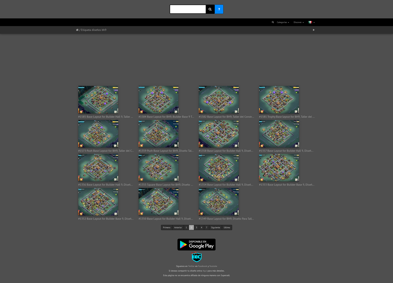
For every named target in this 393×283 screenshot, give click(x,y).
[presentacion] (314, 30)
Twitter (191, 266)
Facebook (202, 266)
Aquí (205, 270)
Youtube (213, 266)
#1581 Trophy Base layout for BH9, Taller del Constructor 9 (287, 116)
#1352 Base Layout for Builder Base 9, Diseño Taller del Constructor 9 (106, 218)
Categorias (282, 22)
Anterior (178, 227)
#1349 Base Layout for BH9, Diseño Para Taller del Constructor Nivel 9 (227, 218)
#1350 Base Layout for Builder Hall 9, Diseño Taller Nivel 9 (166, 218)
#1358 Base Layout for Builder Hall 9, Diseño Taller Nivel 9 (227, 150)
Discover (298, 22)
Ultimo (227, 227)
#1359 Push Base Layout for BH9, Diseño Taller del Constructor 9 (166, 150)
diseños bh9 (99, 30)
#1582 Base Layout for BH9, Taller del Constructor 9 (227, 116)
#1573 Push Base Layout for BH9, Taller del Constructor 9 (106, 150)
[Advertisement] (196, 58)
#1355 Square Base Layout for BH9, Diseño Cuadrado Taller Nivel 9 (166, 184)
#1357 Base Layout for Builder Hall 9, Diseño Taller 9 (287, 150)
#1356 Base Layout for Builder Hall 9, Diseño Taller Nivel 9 (106, 184)
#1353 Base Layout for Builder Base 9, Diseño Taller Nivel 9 (287, 184)
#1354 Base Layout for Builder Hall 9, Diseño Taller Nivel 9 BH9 (227, 184)
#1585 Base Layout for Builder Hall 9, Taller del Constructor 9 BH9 (106, 116)
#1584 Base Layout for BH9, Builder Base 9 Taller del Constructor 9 (166, 116)
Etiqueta (86, 30)
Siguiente (215, 227)
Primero (166, 227)
